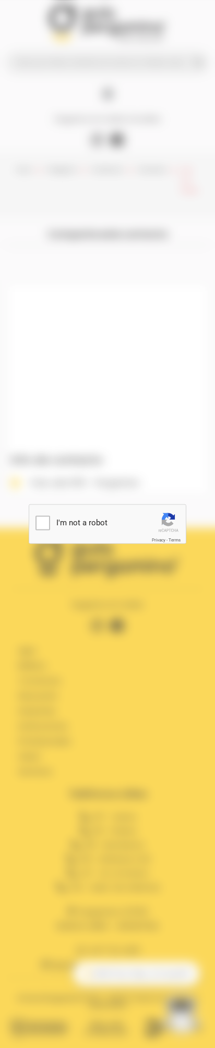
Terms (175, 540)
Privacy (158, 540)
